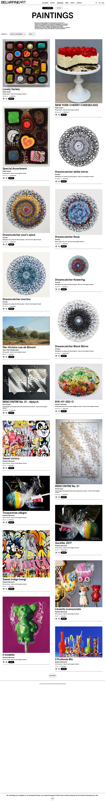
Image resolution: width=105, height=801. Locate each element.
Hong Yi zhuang (60, 404)
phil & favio (7, 404)
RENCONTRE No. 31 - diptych (21, 402)
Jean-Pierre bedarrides (11, 350)
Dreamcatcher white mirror (71, 172)
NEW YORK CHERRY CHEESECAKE (76, 105)
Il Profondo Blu (64, 659)
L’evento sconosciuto (68, 609)
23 (63, 683)
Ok (52, 798)
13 (50, 683)
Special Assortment (15, 168)
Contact (79, 3)
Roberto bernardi (8, 461)
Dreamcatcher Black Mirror (71, 346)
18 (57, 683)
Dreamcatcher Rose (67, 237)
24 (65, 683)
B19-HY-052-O (64, 401)
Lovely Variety (11, 89)
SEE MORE (53, 675)
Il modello (9, 655)
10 (47, 683)
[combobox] (17, 34)
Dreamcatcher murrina (17, 299)
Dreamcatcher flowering (70, 279)
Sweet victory (11, 458)
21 (61, 683)
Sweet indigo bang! (14, 579)
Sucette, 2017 (63, 543)
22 (62, 683)
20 (59, 683)
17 (55, 683)
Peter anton (7, 92)
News (67, 3)
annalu (57, 174)
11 (48, 683)
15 (53, 683)
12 (49, 683)
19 (58, 683)
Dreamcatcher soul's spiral (19, 235)
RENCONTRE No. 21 (67, 486)
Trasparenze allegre (15, 513)
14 (52, 683)
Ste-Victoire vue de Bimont (19, 347)
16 (54, 683)
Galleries (45, 3)
